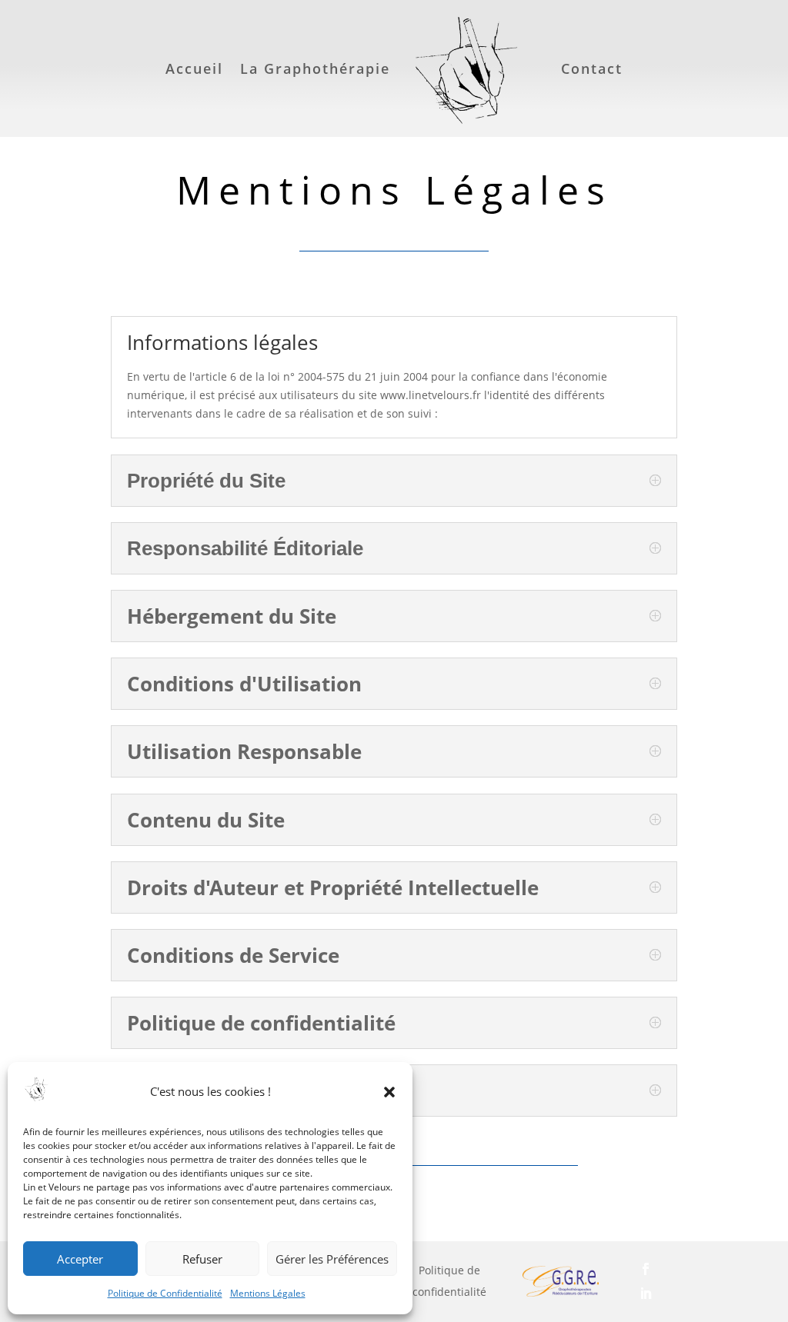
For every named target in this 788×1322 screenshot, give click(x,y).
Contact (592, 68)
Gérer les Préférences (332, 1259)
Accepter (80, 1259)
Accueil (194, 68)
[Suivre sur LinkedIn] (671, 1293)
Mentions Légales (268, 1293)
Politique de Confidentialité (165, 1293)
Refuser (202, 1259)
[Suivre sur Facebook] (671, 1269)
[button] (389, 1092)
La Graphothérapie (315, 68)
